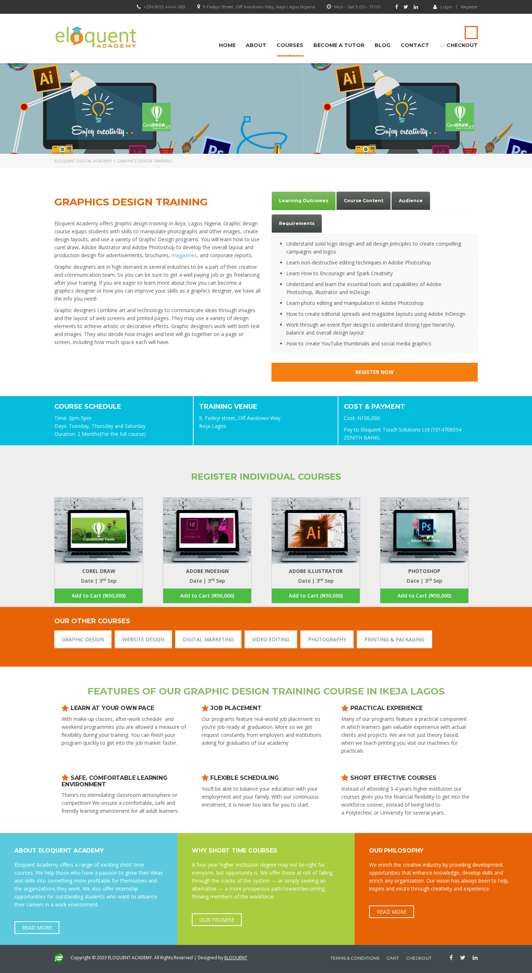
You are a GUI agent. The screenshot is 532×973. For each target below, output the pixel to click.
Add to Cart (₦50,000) (99, 595)
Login (446, 6)
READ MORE (37, 927)
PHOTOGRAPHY (327, 639)
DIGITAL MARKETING (208, 639)
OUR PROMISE (216, 919)
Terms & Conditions (354, 958)
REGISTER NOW (374, 372)
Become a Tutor (338, 45)
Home (227, 45)
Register (469, 7)
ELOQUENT (235, 958)
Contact (415, 45)
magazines (184, 255)
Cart (393, 958)
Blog (382, 45)
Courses (289, 45)
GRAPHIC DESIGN (83, 639)
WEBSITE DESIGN (143, 639)
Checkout (461, 45)
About (256, 45)
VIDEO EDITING (271, 639)
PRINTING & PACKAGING (394, 639)
